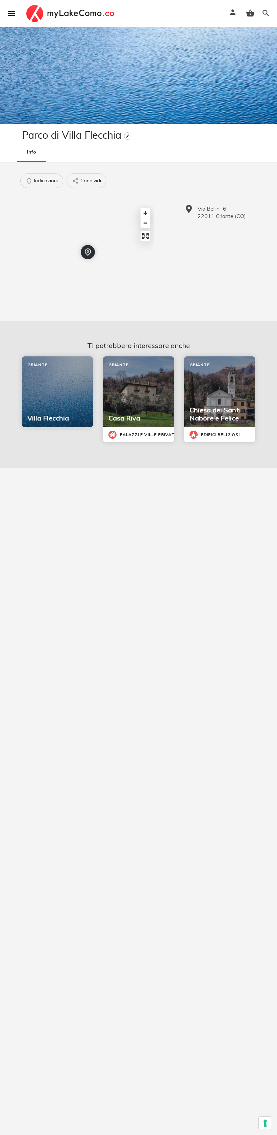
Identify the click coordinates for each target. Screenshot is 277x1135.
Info (31, 152)
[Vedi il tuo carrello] (250, 13)
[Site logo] (71, 13)
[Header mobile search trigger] (265, 13)
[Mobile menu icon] (11, 13)
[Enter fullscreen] (145, 236)
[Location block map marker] (88, 252)
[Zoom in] (145, 213)
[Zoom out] (145, 223)
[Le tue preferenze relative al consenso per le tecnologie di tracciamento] (265, 1123)
